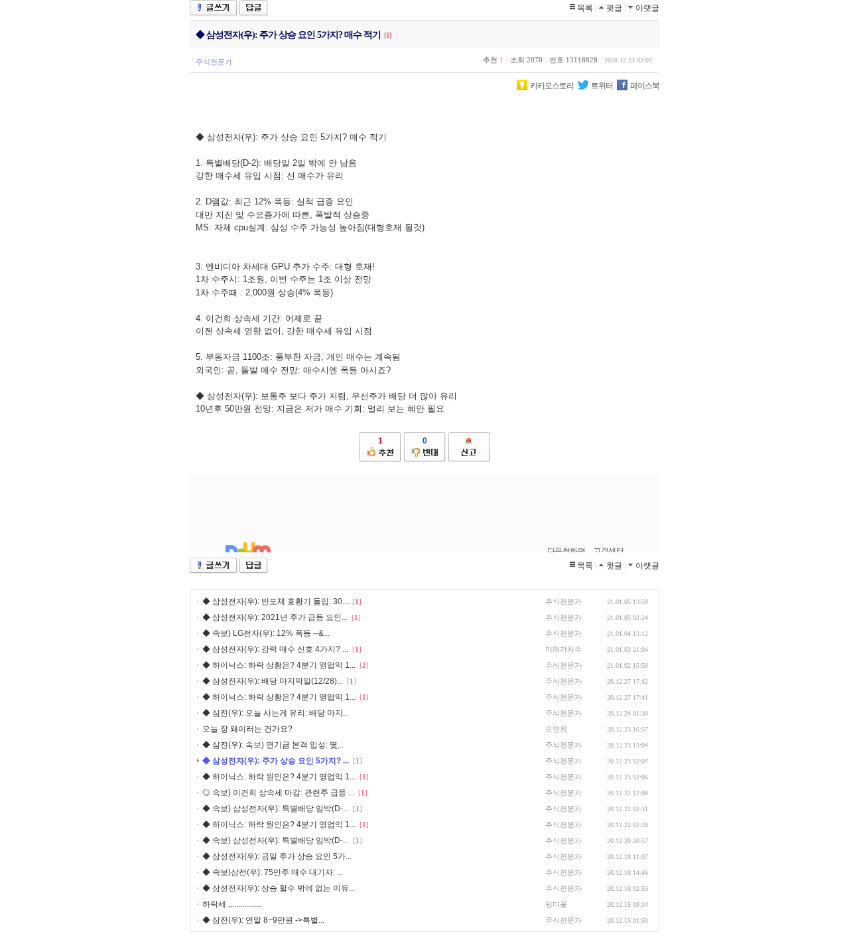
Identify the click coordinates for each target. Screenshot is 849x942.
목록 (585, 8)
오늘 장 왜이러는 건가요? (247, 729)
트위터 (602, 85)
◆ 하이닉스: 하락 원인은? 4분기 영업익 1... (279, 776)
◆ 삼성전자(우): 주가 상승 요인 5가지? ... (275, 760)
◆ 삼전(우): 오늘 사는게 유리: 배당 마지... (275, 713)
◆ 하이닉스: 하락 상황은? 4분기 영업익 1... (279, 665)
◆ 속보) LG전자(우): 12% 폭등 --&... (266, 633)
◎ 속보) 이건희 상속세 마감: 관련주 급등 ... (278, 792)
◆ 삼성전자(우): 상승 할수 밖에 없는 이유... (278, 888)
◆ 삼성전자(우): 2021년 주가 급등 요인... (275, 617)
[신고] (469, 447)
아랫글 (647, 8)
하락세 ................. (232, 904)
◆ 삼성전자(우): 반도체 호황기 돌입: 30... (275, 601)
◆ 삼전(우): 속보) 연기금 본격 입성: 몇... (273, 744)
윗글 (614, 8)
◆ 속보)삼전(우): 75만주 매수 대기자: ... (272, 872)
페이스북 (644, 85)
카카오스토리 (552, 85)
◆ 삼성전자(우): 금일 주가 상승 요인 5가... (277, 856)
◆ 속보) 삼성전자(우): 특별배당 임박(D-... (275, 808)
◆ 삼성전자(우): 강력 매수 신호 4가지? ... (275, 649)
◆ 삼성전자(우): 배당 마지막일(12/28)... (272, 681)
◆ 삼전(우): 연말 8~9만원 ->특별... (263, 920)
